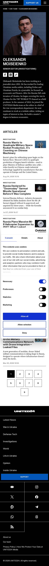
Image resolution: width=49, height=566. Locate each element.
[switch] (42, 289)
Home (5, 9)
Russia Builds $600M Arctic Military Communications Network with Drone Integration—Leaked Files (18, 342)
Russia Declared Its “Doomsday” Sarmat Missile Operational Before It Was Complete (17, 189)
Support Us (32, 2)
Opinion (6, 463)
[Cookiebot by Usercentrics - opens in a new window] (35, 231)
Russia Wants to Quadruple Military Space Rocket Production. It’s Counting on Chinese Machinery (18, 148)
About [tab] (40, 238)
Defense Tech (10, 434)
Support (24, 477)
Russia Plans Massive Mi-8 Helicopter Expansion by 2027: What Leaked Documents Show (18, 225)
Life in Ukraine (10, 455)
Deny (24, 333)
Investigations (9, 139)
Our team (13, 9)
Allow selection (24, 325)
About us (7, 536)
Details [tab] (24, 238)
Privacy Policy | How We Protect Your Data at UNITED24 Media (23, 548)
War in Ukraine (10, 426)
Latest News (9, 419)
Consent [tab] (9, 238)
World (6, 448)
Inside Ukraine (10, 470)
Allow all (24, 316)
